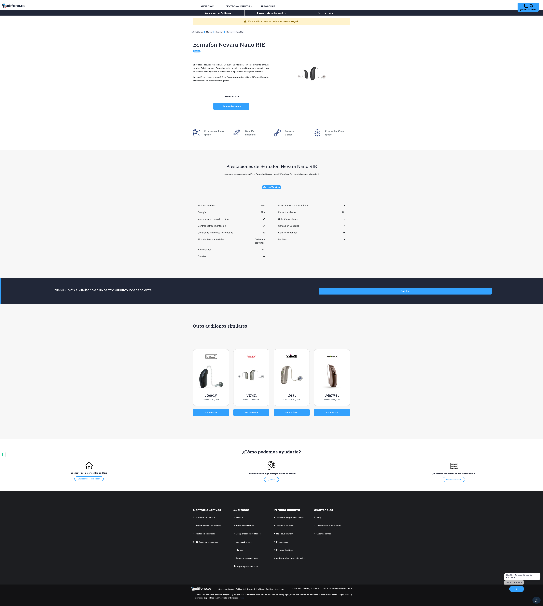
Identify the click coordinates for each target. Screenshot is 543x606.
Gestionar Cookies (226, 589)
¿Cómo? (271, 479)
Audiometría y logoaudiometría (290, 558)
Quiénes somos (323, 533)
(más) (241, 598)
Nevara (229, 32)
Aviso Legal (279, 589)
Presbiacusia (282, 542)
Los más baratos (244, 542)
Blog (318, 517)
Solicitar (405, 291)
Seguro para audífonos (247, 566)
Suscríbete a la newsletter (328, 525)
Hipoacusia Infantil (284, 533)
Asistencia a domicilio (205, 533)
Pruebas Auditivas (284, 550)
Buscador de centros (205, 517)
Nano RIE (239, 32)
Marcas (209, 32)
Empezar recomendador (89, 478)
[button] (528, 7)
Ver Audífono (211, 412)
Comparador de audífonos (248, 533)
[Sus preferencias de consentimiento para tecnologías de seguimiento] (2, 454)
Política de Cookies (265, 589)
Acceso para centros (208, 542)
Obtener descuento (231, 106)
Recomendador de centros (208, 525)
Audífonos (198, 32)
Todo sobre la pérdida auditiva (290, 517)
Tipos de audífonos (245, 525)
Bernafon (219, 32)
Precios (239, 517)
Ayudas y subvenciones (247, 558)
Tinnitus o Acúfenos (285, 525)
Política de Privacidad (245, 589)
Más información (453, 479)
